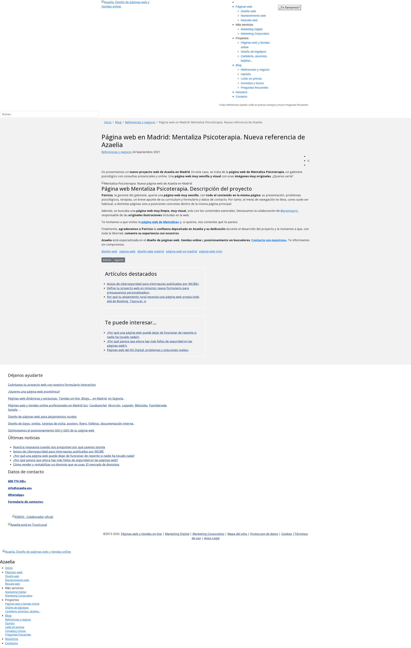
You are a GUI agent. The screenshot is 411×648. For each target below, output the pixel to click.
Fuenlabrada (157, 405)
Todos (222, 104)
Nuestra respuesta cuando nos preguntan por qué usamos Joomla (59, 447)
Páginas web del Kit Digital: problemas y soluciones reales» (148, 350)
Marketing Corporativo (255, 33)
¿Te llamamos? (289, 7)
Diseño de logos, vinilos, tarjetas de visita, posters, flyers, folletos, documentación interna (70, 423)
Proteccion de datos (264, 534)
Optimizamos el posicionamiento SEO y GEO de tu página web (51, 430)
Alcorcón (114, 405)
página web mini (210, 251)
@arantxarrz (289, 211)
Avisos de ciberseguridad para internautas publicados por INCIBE (58, 451)
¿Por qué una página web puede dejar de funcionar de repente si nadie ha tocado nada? (74, 456)
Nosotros (241, 92)
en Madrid (100, 398)
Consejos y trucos (252, 83)
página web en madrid (181, 251)
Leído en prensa (251, 78)
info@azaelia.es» (20, 488)
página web (127, 251)
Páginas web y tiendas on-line (141, 534)
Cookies (286, 534)
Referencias (232, 104)
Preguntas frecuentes (254, 87)
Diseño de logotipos (253, 51)
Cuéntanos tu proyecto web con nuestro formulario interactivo (52, 385)
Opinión (246, 74)
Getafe (12, 410)
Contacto (241, 96)
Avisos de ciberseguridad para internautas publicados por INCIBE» (153, 284)
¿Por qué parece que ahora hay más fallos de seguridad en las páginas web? (65, 460)
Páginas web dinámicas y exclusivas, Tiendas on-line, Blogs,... (50, 398)
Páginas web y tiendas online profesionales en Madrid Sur (48, 405)
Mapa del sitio (237, 534)
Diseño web (248, 11)
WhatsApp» (16, 495)
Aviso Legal (211, 538)
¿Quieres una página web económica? (34, 391)
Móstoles (141, 405)
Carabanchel (98, 405)
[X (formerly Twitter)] (308, 161)
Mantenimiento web (253, 15)
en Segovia (115, 398)
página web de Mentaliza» (160, 222)
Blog (238, 65)
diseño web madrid (150, 251)
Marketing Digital (251, 29)
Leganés (127, 405)
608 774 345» (17, 481)
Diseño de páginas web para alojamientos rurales (42, 417)
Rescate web (249, 20)
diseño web (109, 251)
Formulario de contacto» (25, 502)
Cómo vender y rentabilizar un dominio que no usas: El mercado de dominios (66, 464)
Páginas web (244, 6)
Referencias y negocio (255, 69)
